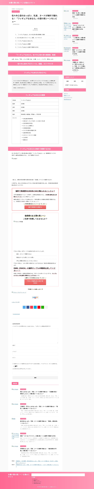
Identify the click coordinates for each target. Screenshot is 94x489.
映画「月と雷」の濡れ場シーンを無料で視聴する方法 (78, 15)
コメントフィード (68, 97)
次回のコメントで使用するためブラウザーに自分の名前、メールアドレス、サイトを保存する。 (36, 363)
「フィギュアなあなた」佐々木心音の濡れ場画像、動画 (31, 34)
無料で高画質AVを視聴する (35, 207)
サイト (14, 357)
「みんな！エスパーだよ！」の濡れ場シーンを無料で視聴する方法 (78, 27)
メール (14, 351)
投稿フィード (67, 95)
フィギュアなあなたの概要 (24, 44)
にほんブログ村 (15, 302)
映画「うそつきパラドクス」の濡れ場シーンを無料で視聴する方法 (37, 436)
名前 (13, 345)
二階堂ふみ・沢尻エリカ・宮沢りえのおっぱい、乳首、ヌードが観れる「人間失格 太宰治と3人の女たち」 (78, 66)
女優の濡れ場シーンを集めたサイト (22, 3)
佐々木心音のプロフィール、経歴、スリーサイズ (29, 37)
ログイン (66, 93)
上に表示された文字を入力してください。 (22, 368)
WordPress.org (67, 99)
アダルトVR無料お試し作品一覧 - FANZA (35, 282)
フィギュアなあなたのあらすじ (25, 41)
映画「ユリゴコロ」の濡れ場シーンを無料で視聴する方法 (78, 52)
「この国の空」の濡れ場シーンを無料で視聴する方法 (78, 39)
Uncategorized (16, 314)
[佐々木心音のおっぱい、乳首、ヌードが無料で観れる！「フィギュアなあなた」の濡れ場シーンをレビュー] (35, 307)
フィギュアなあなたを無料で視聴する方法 (27, 47)
